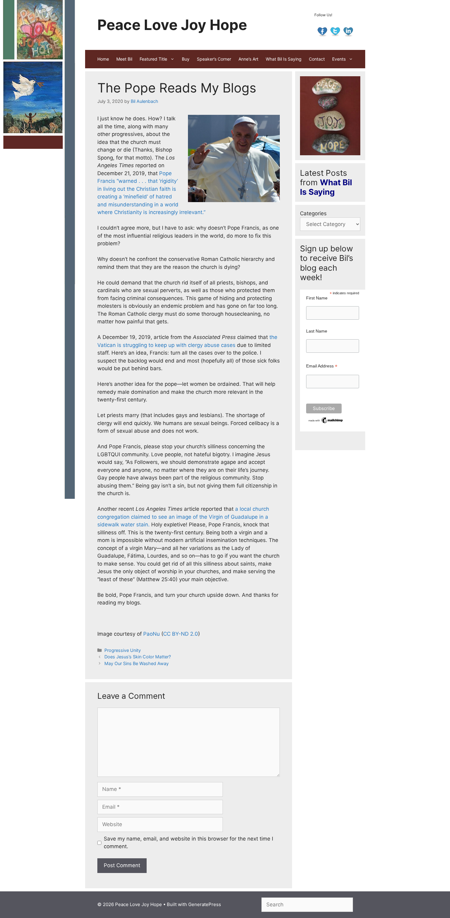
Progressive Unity (122, 650)
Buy (185, 59)
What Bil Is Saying (284, 59)
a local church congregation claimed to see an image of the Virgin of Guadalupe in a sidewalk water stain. (183, 517)
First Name (317, 297)
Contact (317, 59)
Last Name (316, 331)
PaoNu (151, 634)
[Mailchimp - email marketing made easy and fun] (326, 422)
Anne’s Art (248, 59)
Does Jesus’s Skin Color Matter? (137, 656)
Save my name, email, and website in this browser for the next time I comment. (188, 843)
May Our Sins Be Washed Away (136, 663)
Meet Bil (124, 59)
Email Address (321, 366)
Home (103, 59)
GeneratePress (204, 904)
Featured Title (153, 59)
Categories (313, 213)
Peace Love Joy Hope (172, 24)
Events (339, 59)
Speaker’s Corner (214, 59)
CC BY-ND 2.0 (180, 634)
